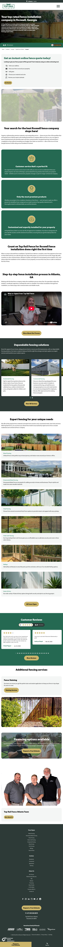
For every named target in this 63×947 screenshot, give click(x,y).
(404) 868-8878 (33, 913)
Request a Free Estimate (31, 751)
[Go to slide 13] (37, 653)
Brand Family (31, 885)
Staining (31, 865)
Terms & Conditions (36, 934)
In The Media (31, 887)
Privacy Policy (44, 934)
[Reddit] (40, 899)
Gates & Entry (31, 850)
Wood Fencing (31, 833)
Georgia (12, 49)
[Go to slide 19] (48, 653)
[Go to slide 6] (24, 653)
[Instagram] (26, 899)
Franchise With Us (31, 889)
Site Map (50, 934)
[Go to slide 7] (26, 653)
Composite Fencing (31, 842)
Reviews (31, 880)
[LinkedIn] (29, 899)
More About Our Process (31, 333)
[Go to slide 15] (41, 653)
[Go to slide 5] (23, 653)
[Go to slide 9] (30, 653)
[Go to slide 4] (21, 653)
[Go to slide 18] (46, 653)
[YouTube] (34, 899)
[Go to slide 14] (39, 653)
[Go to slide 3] (19, 653)
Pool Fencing (31, 846)
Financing (31, 883)
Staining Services (11, 690)
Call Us (47, 945)
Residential (31, 859)
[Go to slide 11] (33, 653)
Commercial (31, 861)
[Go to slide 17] (44, 653)
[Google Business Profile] (32, 899)
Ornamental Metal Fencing (31, 835)
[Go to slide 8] (28, 653)
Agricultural (31, 863)
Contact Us (31, 891)
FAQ (31, 878)
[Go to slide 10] (32, 653)
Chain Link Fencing (31, 839)
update (35, 1)
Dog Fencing (31, 844)
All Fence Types (31, 604)
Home (3, 49)
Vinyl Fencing (31, 837)
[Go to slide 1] (30, 397)
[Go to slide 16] (42, 653)
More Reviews (31, 658)
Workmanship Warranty (31, 876)
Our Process (31, 874)
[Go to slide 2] (32, 397)
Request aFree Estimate (16, 944)
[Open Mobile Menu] (58, 6)
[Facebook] (23, 899)
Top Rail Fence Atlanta (20, 49)
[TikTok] (37, 899)
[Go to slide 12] (35, 653)
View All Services (31, 404)
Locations (7, 49)
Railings (31, 848)
